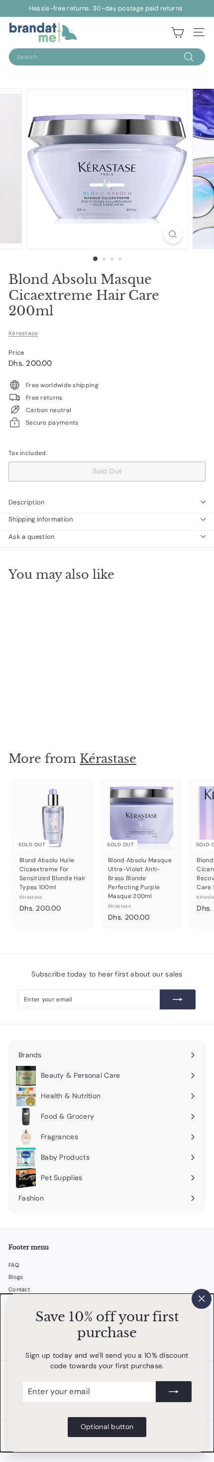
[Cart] (177, 32)
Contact (19, 1289)
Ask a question (31, 536)
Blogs (15, 1276)
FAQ (13, 1264)
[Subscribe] (174, 1391)
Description (26, 502)
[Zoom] (172, 234)
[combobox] (107, 57)
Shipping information (40, 519)
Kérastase (23, 333)
